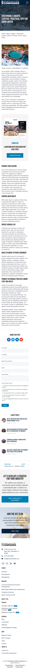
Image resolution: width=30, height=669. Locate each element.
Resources (4, 616)
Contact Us (4, 647)
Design (4, 12)
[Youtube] (14, 563)
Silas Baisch (16, 68)
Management (11, 12)
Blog (8, 33)
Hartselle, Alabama (7, 606)
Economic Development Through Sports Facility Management (16, 440)
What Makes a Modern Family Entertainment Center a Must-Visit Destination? (17, 451)
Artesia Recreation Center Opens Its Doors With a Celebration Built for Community (17, 430)
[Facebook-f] (7, 563)
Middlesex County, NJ (8, 612)
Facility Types (5, 599)
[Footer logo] (9, 544)
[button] (9, 339)
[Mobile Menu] (27, 3)
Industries (4, 581)
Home (3, 33)
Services (4, 568)
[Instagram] (3, 563)
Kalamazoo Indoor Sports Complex (9, 609)
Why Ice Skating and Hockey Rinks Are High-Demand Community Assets (17, 420)
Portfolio (4, 602)
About (3, 632)
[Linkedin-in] (10, 563)
